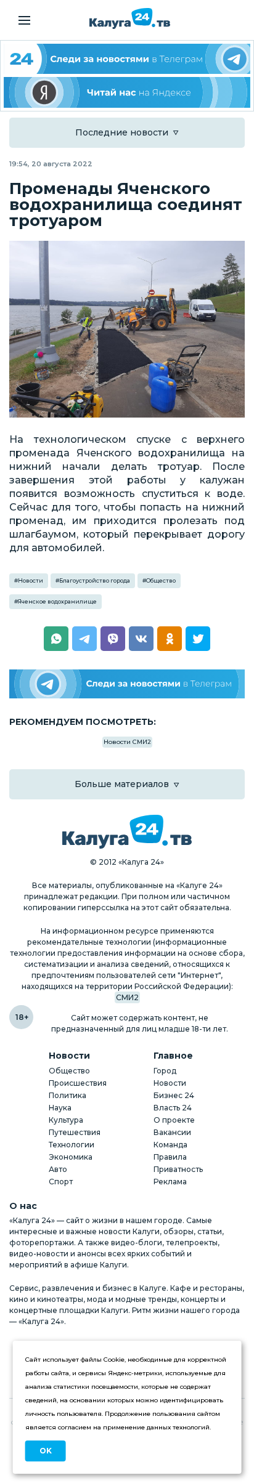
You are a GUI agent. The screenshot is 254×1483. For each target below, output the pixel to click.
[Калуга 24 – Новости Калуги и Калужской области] (129, 18)
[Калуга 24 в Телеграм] (127, 59)
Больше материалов (122, 784)
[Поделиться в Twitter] (198, 638)
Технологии (71, 1144)
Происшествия (78, 1083)
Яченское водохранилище (57, 601)
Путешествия (74, 1132)
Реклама (170, 1181)
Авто (58, 1169)
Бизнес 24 (174, 1095)
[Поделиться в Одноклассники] (169, 638)
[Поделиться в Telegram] (84, 638)
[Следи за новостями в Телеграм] (127, 683)
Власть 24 (173, 1107)
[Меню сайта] (24, 20)
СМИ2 (127, 997)
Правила (170, 1157)
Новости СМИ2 (127, 742)
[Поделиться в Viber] (113, 638)
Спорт (61, 1181)
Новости (30, 580)
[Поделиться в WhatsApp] (56, 638)
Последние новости (121, 132)
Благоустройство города (94, 580)
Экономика (70, 1157)
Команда (170, 1144)
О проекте (174, 1120)
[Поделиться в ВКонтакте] (141, 638)
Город (165, 1070)
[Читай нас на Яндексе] (127, 92)
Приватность (178, 1169)
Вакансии (172, 1132)
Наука (60, 1107)
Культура (66, 1120)
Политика (67, 1095)
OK (45, 1450)
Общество (161, 580)
